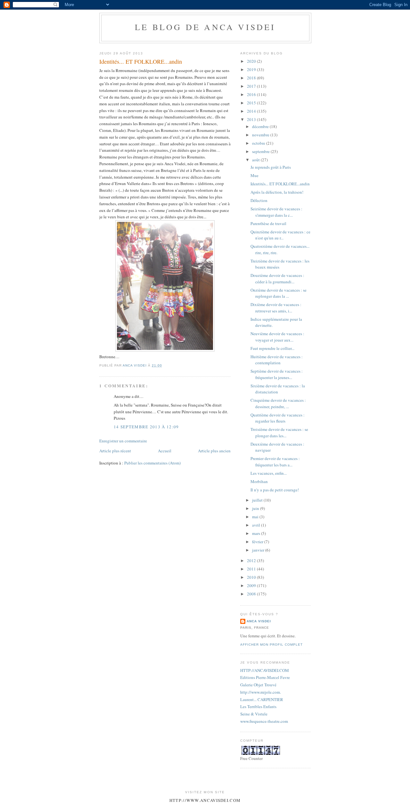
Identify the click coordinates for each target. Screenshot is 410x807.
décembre (261, 126)
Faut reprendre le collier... (272, 348)
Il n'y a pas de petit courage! (274, 490)
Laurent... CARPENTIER (261, 699)
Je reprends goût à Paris (270, 167)
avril (256, 525)
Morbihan (259, 481)
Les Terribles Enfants (258, 706)
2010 (252, 577)
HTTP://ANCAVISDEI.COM (264, 670)
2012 (252, 560)
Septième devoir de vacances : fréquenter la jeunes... (276, 374)
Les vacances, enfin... (268, 473)
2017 (252, 86)
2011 (252, 569)
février (258, 542)
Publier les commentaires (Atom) (152, 463)
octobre (259, 143)
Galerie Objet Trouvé (258, 685)
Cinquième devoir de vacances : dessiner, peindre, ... (278, 403)
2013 (252, 119)
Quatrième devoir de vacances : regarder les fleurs (277, 418)
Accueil (164, 451)
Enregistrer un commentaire (123, 441)
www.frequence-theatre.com (264, 721)
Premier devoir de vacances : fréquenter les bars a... (275, 462)
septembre (261, 151)
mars (256, 533)
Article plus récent (115, 451)
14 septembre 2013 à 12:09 (146, 427)
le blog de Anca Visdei (205, 26)
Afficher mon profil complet (271, 644)
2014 (252, 111)
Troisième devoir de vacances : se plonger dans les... (279, 432)
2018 (252, 78)
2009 (252, 585)
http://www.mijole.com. (260, 692)
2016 (252, 94)
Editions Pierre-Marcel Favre (265, 677)
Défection (258, 200)
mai (255, 517)
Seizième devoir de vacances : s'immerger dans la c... (276, 212)
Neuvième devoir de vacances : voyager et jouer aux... (277, 337)
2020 (252, 61)
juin (256, 508)
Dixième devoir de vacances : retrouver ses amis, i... (275, 308)
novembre (261, 135)
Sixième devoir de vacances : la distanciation (277, 389)
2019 (252, 69)
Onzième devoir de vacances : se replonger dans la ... (278, 293)
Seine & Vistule (253, 714)
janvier (258, 550)
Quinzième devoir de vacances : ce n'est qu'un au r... (280, 235)
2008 (252, 594)
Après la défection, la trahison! (276, 192)
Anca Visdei (259, 621)
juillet (258, 500)
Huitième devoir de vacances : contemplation (276, 360)
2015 (252, 103)
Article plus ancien (214, 451)
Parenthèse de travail (268, 223)
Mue (254, 175)
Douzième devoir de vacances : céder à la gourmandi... (277, 278)
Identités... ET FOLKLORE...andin (280, 184)
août (256, 160)
